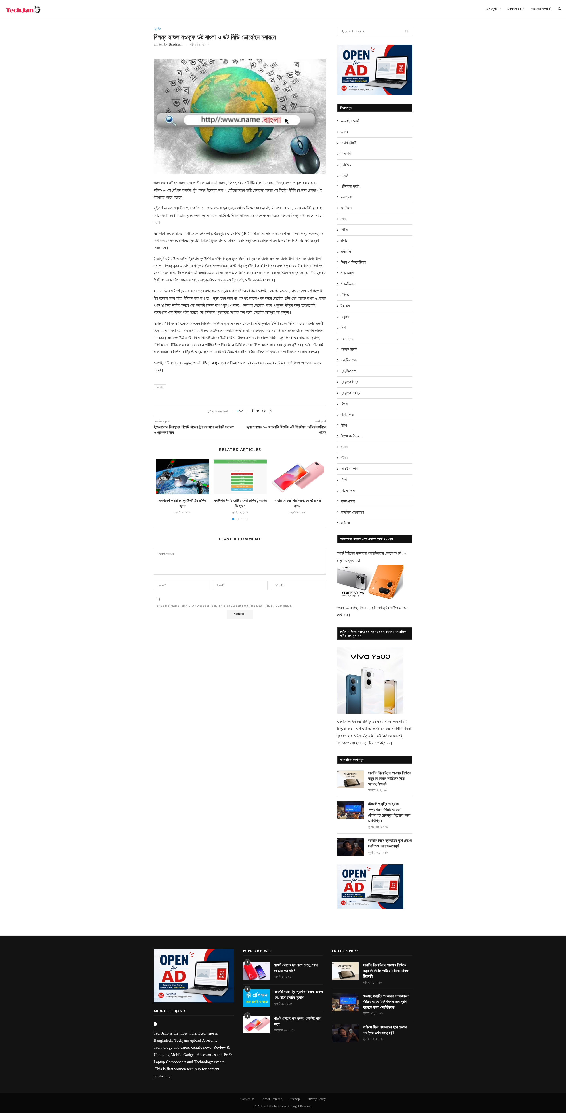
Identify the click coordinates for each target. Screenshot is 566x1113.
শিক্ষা (344, 479)
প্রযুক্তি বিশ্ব (349, 382)
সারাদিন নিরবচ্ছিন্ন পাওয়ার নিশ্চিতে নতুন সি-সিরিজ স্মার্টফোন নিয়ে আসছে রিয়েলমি (389, 778)
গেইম (344, 230)
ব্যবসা (344, 447)
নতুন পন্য (347, 338)
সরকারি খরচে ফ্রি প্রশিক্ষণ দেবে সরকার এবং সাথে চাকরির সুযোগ (298, 994)
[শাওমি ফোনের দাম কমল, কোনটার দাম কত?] (297, 476)
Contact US (247, 1099)
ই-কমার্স (346, 153)
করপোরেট (346, 197)
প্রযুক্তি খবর (349, 360)
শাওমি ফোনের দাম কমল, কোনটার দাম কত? (297, 1021)
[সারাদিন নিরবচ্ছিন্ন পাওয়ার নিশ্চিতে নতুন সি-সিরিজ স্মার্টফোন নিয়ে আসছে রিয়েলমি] (350, 779)
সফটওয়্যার (348, 501)
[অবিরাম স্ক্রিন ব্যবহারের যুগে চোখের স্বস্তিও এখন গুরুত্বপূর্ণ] (350, 847)
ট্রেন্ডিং (157, 29)
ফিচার (344, 403)
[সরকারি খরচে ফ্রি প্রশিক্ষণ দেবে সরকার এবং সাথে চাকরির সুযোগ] (256, 998)
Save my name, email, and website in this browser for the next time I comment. (225, 606)
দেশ (343, 327)
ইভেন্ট (344, 175)
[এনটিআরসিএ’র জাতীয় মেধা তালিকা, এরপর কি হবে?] (240, 476)
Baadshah (175, 44)
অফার (344, 132)
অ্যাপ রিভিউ (348, 143)
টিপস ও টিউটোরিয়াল (353, 262)
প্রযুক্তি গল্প (348, 371)
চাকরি (344, 240)
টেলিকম (345, 295)
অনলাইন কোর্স (350, 121)
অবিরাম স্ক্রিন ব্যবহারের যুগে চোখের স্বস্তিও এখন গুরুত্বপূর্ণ (390, 843)
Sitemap (295, 1099)
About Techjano (272, 1099)
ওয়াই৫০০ (383, 743)
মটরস (344, 458)
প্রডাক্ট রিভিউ (349, 349)
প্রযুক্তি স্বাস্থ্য (350, 393)
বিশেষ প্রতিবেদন (351, 436)
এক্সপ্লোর (492, 9)
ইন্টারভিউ (346, 164)
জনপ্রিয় (346, 251)
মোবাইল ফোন (515, 9)
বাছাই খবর (347, 414)
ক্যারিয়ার (346, 208)
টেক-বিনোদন (348, 284)
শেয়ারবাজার (348, 490)
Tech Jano (279, 1106)
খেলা (343, 219)
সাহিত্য (345, 523)
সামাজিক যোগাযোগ (352, 512)
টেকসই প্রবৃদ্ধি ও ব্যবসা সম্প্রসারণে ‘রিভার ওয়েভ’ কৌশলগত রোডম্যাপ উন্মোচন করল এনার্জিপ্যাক (389, 812)
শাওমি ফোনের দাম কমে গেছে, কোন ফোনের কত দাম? (296, 968)
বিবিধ (344, 425)
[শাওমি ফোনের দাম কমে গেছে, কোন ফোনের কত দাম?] (256, 971)
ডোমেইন (160, 387)
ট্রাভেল (345, 306)
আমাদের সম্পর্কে (541, 9)
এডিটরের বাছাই (350, 186)
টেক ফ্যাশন (348, 273)
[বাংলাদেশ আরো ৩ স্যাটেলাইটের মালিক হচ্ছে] (182, 476)
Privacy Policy (316, 1099)
